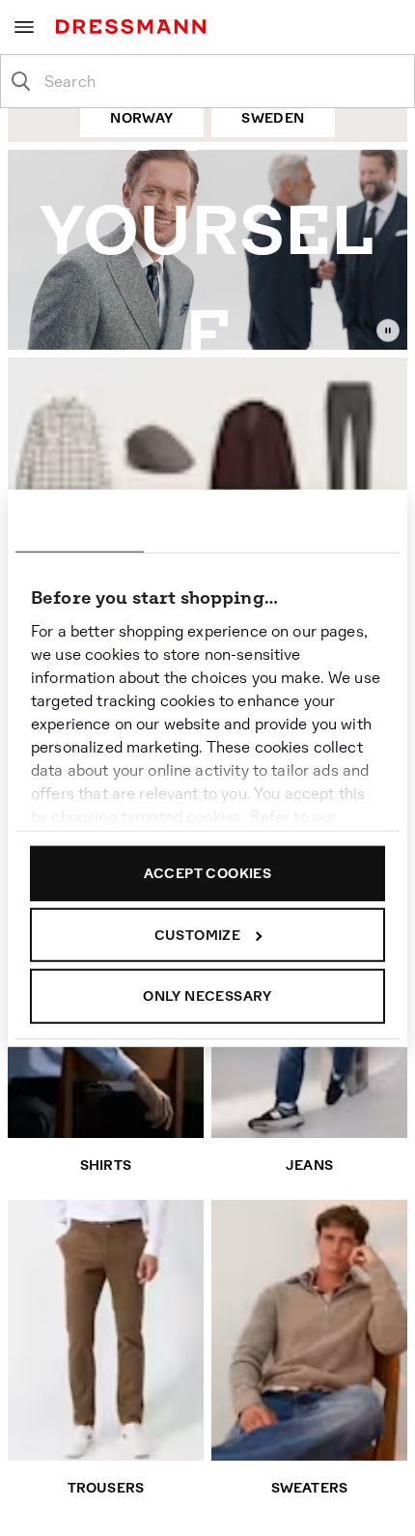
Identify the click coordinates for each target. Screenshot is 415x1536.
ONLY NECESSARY (207, 996)
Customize (197, 934)
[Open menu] (24, 27)
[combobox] (223, 81)
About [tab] (336, 524)
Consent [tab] (79, 524)
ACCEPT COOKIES (208, 873)
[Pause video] (388, 330)
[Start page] (134, 26)
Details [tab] (207, 524)
